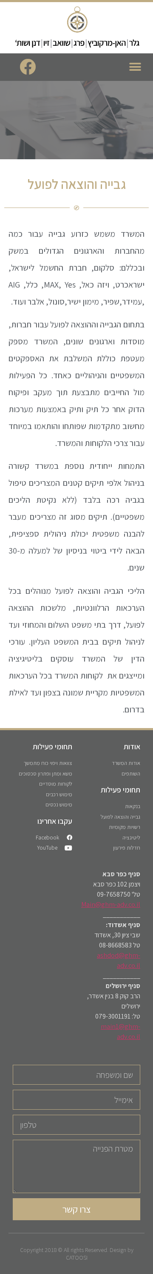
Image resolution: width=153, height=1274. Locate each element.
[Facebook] (28, 67)
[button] (134, 67)
